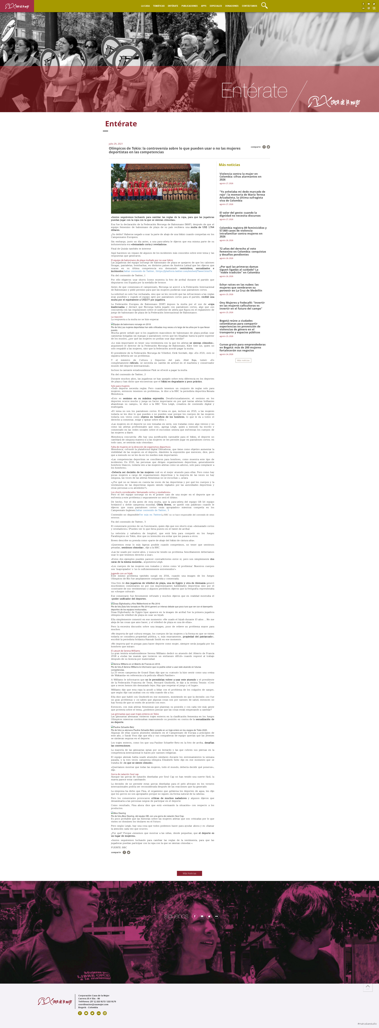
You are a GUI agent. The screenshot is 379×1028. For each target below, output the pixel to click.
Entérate (173, 6)
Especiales (216, 6)
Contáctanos (249, 6)
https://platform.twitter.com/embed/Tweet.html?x (184, 271)
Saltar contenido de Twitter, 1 (140, 271)
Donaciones (232, 6)
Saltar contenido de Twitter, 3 (152, 510)
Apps (203, 6)
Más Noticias (189, 873)
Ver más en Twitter (150, 515)
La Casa (145, 6)
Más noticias (243, 360)
